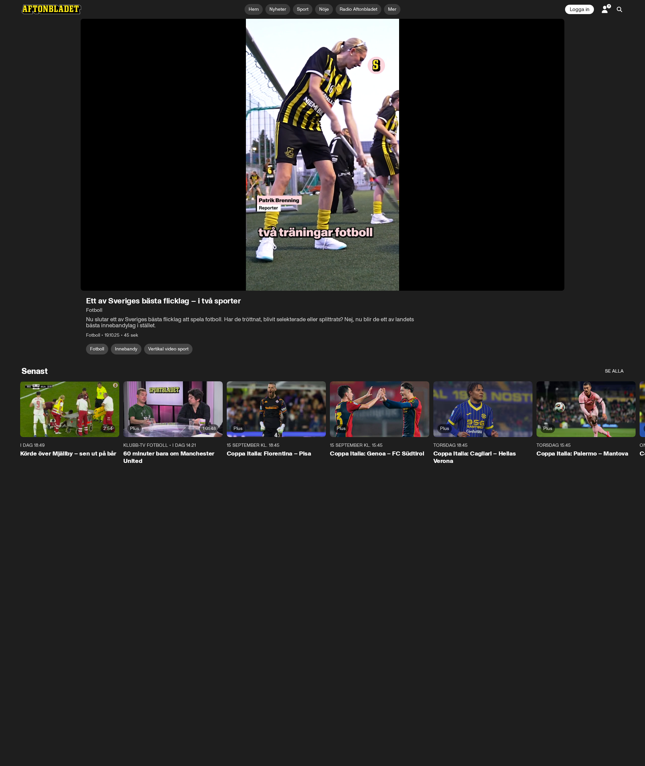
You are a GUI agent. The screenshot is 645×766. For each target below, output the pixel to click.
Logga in (579, 9)
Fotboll (97, 349)
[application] (322, 155)
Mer (392, 9)
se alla (614, 371)
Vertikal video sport (168, 349)
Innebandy (126, 349)
